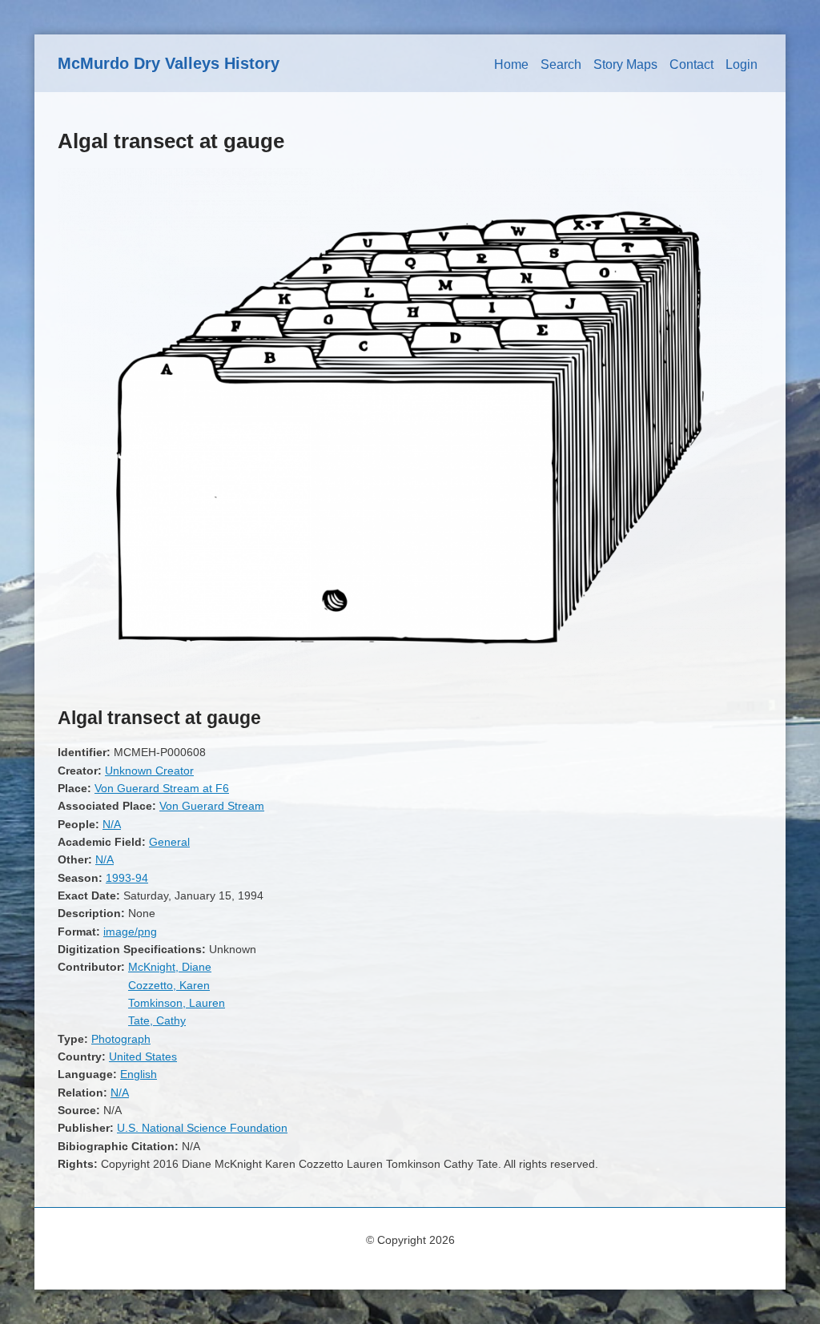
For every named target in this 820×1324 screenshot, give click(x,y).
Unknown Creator (149, 770)
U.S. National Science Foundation (202, 1127)
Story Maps (625, 64)
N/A (111, 824)
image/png (130, 931)
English (138, 1074)
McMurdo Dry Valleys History (168, 63)
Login (742, 64)
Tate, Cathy (157, 1020)
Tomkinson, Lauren (176, 1002)
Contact (691, 64)
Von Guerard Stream (211, 805)
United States (143, 1056)
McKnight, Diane (169, 966)
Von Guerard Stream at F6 (161, 788)
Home (511, 64)
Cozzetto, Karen (169, 985)
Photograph (121, 1038)
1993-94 (127, 877)
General (169, 841)
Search (561, 64)
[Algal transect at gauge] (410, 683)
